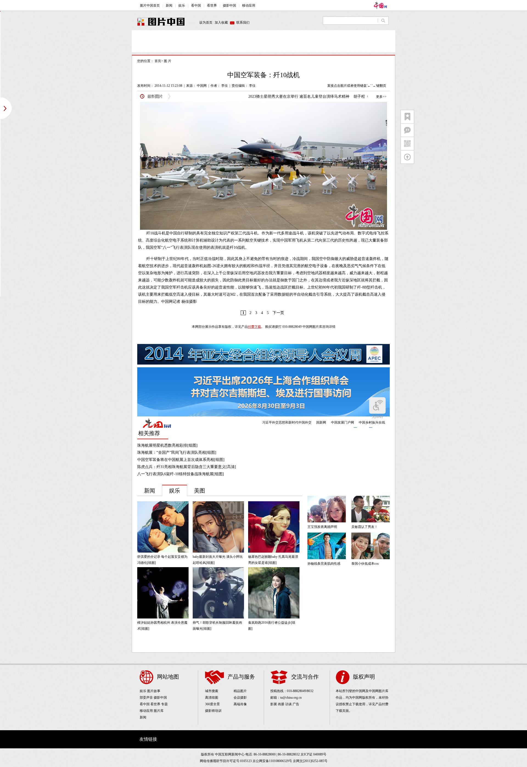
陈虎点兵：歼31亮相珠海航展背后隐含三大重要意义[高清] (186, 467)
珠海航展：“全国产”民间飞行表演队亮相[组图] (176, 452)
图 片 (167, 61)
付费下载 (254, 327)
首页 (158, 61)
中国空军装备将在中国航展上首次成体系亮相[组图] (181, 460)
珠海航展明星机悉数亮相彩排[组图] (167, 445)
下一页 (278, 313)
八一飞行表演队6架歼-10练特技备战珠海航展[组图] (180, 474)
